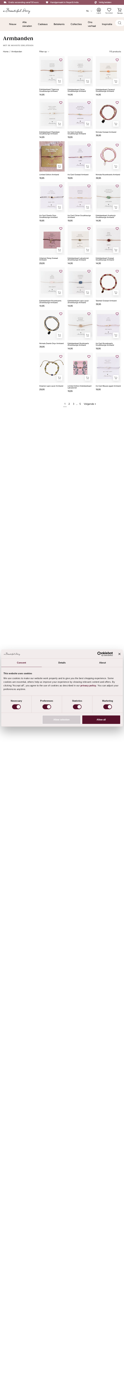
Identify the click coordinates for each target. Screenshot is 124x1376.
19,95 (70, 137)
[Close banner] (119, 654)
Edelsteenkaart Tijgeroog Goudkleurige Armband (49, 90)
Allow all (101, 719)
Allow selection (61, 719)
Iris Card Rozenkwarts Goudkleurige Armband (105, 344)
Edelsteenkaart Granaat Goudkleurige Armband (105, 259)
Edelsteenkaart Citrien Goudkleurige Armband (77, 90)
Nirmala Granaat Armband (106, 132)
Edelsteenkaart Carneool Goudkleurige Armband (105, 90)
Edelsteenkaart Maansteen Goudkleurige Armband (49, 133)
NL (87, 11)
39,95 (98, 135)
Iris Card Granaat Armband (78, 175)
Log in (101, 11)
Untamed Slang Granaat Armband (48, 259)
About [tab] (102, 662)
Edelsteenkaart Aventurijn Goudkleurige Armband (106, 216)
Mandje (119, 11)
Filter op (43, 51)
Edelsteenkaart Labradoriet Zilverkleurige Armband (78, 259)
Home (5, 51)
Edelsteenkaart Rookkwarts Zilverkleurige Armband (78, 344)
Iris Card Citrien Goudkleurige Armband (79, 216)
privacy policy (88, 685)
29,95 (42, 263)
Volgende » (90, 403)
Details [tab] (62, 662)
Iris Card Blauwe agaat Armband (108, 386)
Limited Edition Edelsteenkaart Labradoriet (79, 387)
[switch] (46, 706)
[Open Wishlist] (109, 10)
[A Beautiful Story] (19, 11)
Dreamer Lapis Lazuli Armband (51, 386)
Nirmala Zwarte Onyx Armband (51, 343)
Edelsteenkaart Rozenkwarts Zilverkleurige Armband (50, 301)
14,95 (41, 95)
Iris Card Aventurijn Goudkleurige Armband (77, 133)
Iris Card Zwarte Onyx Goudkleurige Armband (48, 216)
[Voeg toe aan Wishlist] (61, 60)
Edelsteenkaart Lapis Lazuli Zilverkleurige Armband (78, 301)
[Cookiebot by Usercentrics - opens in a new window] (99, 654)
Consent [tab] (21, 662)
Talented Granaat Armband (106, 301)
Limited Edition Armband (49, 175)
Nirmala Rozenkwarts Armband (108, 175)
